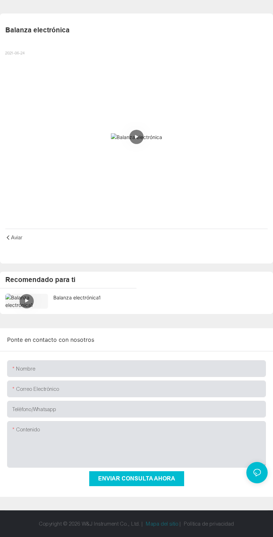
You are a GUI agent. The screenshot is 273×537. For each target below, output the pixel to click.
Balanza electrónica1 (77, 297)
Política (192, 524)
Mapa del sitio (162, 524)
